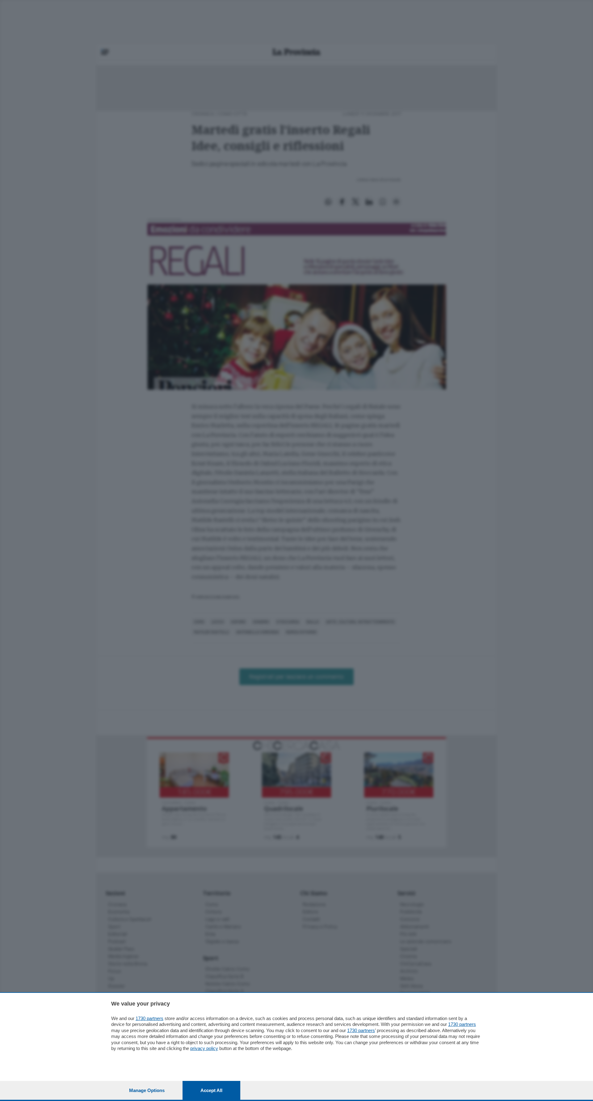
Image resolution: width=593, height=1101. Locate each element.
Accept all (211, 1090)
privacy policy (204, 1048)
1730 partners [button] (149, 1018)
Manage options (147, 1090)
